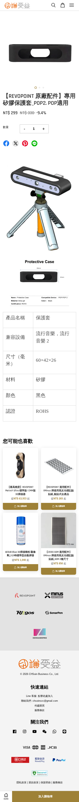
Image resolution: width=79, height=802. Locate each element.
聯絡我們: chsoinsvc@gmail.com (39, 700)
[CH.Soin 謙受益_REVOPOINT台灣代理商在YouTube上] (34, 733)
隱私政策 (21, 782)
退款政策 (34, 782)
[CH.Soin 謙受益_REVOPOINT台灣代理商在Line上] (64, 733)
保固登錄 (46, 782)
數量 (6, 127)
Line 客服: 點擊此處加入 (39, 696)
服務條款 (39, 710)
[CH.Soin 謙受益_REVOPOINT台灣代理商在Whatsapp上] (54, 733)
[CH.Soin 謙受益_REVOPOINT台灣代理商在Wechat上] (44, 733)
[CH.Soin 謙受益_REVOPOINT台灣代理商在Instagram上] (24, 733)
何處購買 (39, 705)
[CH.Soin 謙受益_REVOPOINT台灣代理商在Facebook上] (14, 733)
